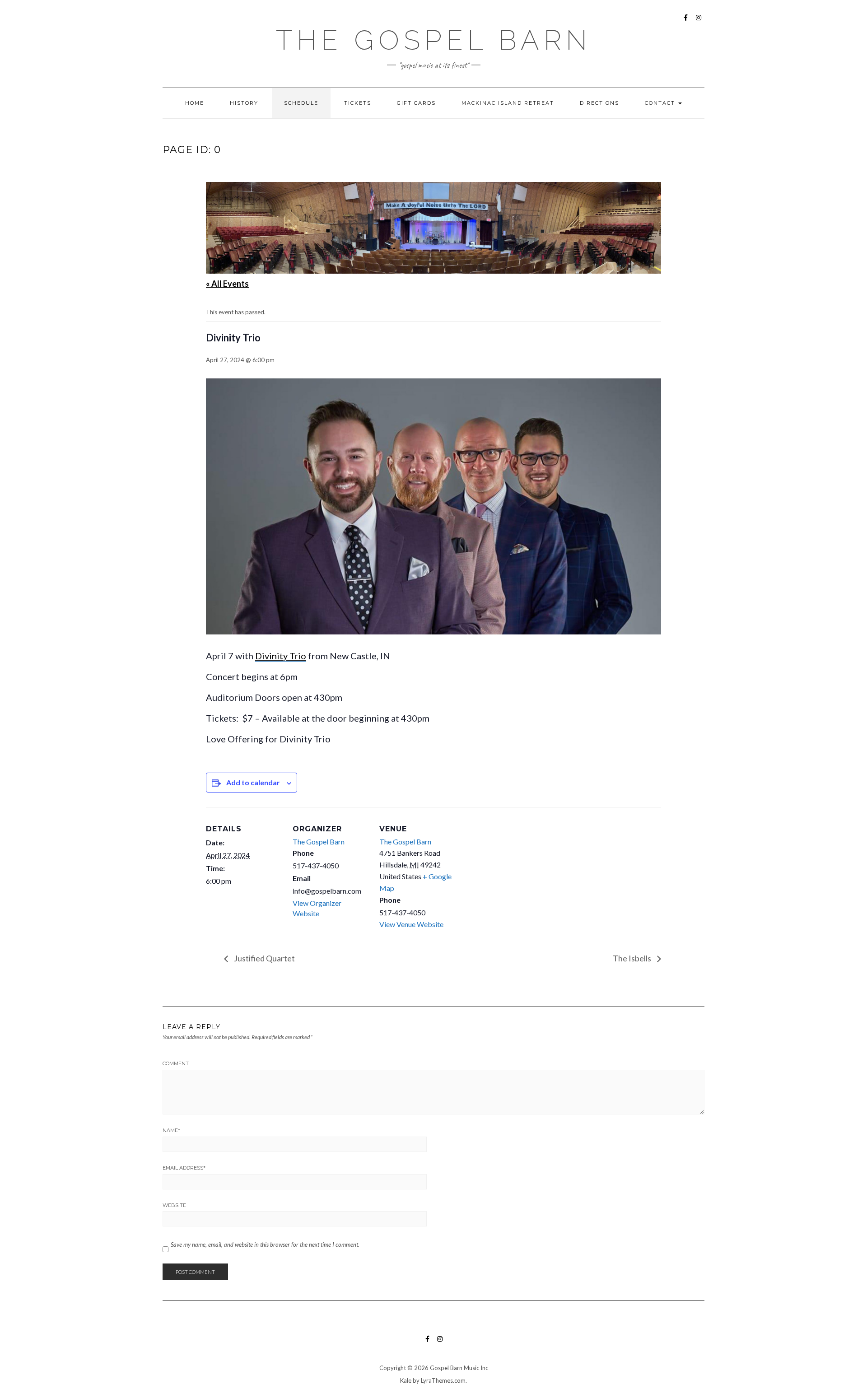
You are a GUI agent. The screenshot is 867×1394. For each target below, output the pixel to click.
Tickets (357, 103)
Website (174, 1205)
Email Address (184, 1168)
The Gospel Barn (434, 40)
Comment (176, 1063)
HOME (194, 103)
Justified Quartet (264, 958)
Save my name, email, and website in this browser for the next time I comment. (265, 1244)
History (244, 103)
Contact (661, 103)
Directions (599, 103)
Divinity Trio (280, 655)
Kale (405, 1380)
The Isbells (633, 958)
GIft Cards (416, 103)
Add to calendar (253, 782)
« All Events (227, 284)
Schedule (301, 103)
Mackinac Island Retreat (507, 103)
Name (171, 1130)
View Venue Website (411, 924)
